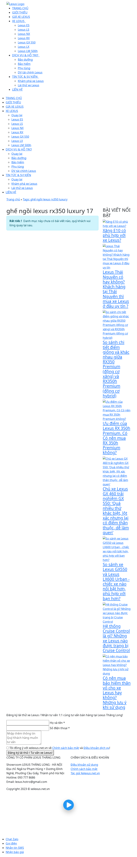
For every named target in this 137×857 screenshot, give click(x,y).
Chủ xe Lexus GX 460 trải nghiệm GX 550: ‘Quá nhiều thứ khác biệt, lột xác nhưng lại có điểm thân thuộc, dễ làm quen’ (116, 510)
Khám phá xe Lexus (24, 184)
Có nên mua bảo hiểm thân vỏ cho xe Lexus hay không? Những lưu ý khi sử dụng (117, 692)
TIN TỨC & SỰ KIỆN (18, 175)
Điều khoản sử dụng (84, 765)
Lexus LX (17, 141)
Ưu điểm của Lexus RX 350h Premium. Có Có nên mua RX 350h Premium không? (116, 438)
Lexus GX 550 (20, 137)
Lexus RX (17, 132)
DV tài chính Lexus (23, 171)
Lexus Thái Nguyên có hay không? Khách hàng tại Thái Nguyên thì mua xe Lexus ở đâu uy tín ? (116, 289)
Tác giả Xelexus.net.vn (85, 773)
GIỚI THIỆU (13, 102)
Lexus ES (17, 119)
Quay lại (16, 115)
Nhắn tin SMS (15, 848)
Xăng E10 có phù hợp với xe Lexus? (114, 235)
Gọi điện (11, 843)
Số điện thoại (60, 728)
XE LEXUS (12, 111)
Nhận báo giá (15, 852)
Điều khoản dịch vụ (96, 748)
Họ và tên (57, 723)
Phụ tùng (17, 167)
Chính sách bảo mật (65, 748)
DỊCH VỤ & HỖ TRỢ (19, 149)
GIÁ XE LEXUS (15, 107)
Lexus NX (17, 128)
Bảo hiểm (17, 162)
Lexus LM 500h (21, 145)
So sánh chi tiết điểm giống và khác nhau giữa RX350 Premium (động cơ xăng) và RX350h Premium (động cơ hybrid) (116, 369)
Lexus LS (17, 124)
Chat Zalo (12, 839)
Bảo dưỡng (18, 158)
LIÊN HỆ (11, 192)
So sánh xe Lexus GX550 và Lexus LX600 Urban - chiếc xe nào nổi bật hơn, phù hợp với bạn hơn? (116, 581)
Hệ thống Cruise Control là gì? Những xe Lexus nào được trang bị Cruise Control (116, 638)
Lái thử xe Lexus (22, 188)
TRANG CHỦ (14, 98)
